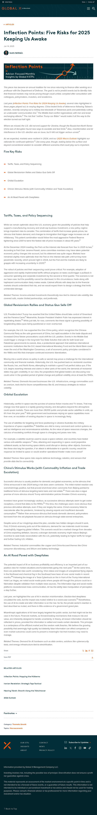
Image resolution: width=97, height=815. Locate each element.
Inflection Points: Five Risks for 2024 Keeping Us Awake (39, 103)
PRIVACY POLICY (47, 750)
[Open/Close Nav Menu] (88, 8)
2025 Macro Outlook (67, 138)
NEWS (42, 747)
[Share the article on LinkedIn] (86, 651)
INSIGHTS (24, 747)
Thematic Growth (19, 724)
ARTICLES (10, 24)
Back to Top (11, 809)
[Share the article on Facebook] (89, 651)
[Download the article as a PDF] (92, 657)
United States (8, 2)
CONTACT (43, 743)
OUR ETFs (24, 743)
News (83, 2)
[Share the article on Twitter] (83, 650)
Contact (90, 2)
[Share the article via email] (92, 651)
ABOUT (23, 750)
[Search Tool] (93, 8)
